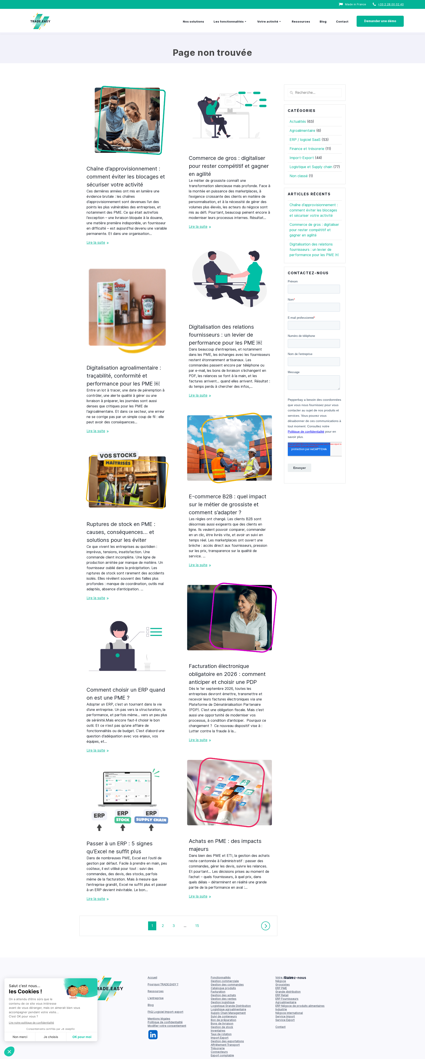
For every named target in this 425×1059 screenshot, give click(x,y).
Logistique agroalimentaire (228, 1009)
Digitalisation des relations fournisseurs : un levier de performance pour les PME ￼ (225, 335)
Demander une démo (380, 21)
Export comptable (222, 1055)
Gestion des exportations (227, 1041)
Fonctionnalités (221, 977)
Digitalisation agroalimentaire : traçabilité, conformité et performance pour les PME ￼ (124, 376)
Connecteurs (219, 1051)
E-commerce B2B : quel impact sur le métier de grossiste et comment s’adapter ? (227, 504)
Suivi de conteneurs (224, 1016)
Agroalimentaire (302, 131)
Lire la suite (96, 242)
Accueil (152, 977)
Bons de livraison (222, 1023)
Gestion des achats (223, 995)
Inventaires (218, 1030)
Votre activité (267, 21)
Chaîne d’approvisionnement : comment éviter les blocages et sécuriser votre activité (126, 176)
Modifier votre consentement (167, 1025)
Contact (342, 21)
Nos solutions (193, 21)
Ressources (301, 21)
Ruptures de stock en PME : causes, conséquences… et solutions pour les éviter (121, 532)
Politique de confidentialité (165, 1022)
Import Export (219, 1037)
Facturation (218, 991)
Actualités (298, 121)
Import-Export (302, 158)
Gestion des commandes (227, 984)
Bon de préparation (223, 1020)
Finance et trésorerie (307, 149)
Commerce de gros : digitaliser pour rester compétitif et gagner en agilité (229, 166)
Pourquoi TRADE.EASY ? (163, 984)
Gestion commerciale (225, 981)
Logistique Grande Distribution (231, 1005)
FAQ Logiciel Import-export (165, 1011)
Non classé (299, 176)
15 (198, 925)
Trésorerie (218, 1048)
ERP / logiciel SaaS (305, 140)
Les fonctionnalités (229, 21)
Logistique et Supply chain (311, 167)
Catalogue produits (223, 988)
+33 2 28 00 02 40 (391, 4)
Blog (323, 21)
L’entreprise (156, 998)
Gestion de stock (222, 1027)
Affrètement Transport (225, 1044)
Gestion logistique (223, 1002)
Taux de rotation (221, 1034)
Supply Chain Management (228, 1013)
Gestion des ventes (223, 998)
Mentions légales (159, 1018)
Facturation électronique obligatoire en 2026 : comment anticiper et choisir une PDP (227, 674)
